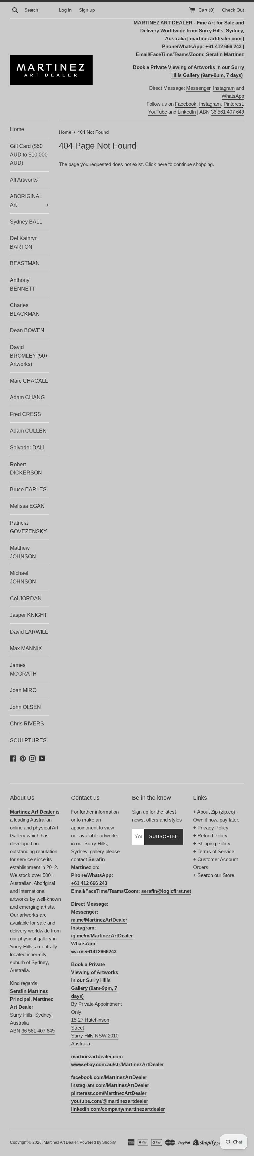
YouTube (157, 112)
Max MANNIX (26, 648)
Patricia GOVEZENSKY (28, 527)
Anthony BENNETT (22, 284)
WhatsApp (233, 96)
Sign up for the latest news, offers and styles (157, 816)
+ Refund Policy (210, 835)
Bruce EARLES (28, 489)
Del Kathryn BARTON (24, 242)
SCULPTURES (28, 740)
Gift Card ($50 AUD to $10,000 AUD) (29, 154)
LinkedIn (187, 112)
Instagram (224, 88)
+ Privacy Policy (211, 827)
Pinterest (233, 104)
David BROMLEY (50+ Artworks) (29, 355)
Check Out (233, 10)
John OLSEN (25, 707)
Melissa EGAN (27, 506)
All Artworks (24, 180)
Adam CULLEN (28, 431)
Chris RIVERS (27, 723)
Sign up (87, 10)
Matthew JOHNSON (23, 552)
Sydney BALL (26, 222)
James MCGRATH (23, 669)
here (162, 164)
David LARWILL (29, 632)
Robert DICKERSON (26, 469)
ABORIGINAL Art (29, 200)
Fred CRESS (25, 414)
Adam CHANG (27, 397)
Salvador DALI (27, 447)
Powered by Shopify (98, 1142)
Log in (65, 10)
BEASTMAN (25, 263)
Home (17, 129)
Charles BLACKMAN (25, 309)
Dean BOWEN (27, 330)
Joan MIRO (23, 690)
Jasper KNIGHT (28, 615)
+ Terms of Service (213, 851)
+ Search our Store (213, 875)
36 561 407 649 (227, 112)
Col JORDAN (26, 598)
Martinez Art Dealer (61, 1142)
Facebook (185, 104)
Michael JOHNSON (23, 577)
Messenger (198, 88)
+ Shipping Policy (212, 843)
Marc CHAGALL (29, 381)
